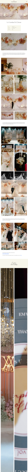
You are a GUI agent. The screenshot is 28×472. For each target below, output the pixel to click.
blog (21, 255)
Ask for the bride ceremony (6, 253)
